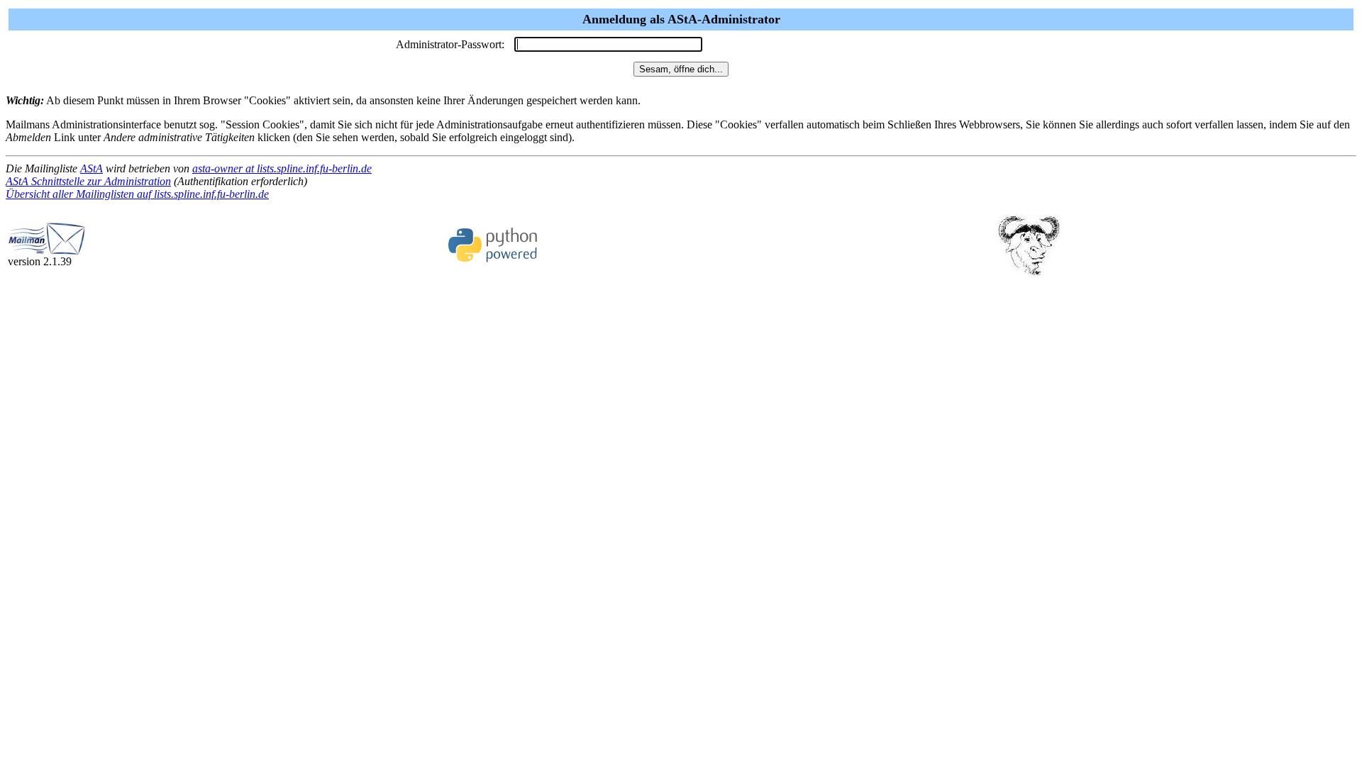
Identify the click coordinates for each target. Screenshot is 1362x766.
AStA (91, 168)
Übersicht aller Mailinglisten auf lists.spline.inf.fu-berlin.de (137, 194)
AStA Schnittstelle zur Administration (88, 181)
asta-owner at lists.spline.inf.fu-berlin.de (282, 168)
